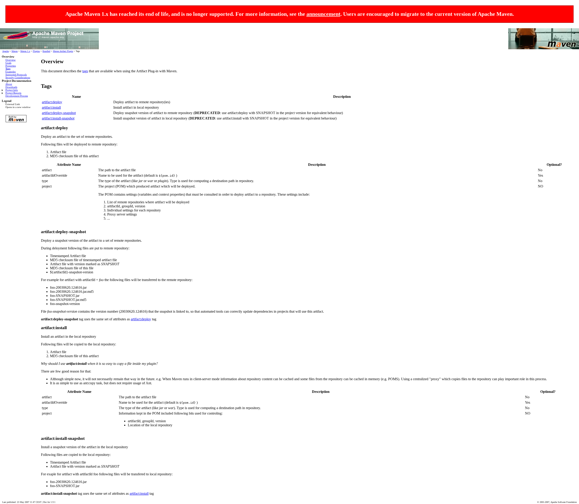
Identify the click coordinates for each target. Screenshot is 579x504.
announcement (323, 14)
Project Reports (13, 92)
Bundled (46, 51)
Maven (15, 51)
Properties (10, 65)
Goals (8, 62)
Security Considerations (17, 77)
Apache (5, 51)
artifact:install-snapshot (58, 118)
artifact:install (51, 107)
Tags (7, 68)
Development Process (16, 95)
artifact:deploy (52, 102)
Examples (10, 71)
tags (85, 71)
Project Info (11, 90)
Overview (10, 60)
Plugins (36, 51)
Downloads (11, 87)
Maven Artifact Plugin (63, 51)
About (8, 84)
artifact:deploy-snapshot (59, 113)
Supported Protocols (16, 74)
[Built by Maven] (17, 118)
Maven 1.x (25, 51)
